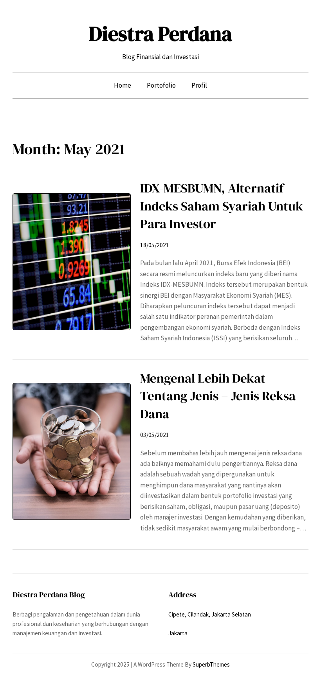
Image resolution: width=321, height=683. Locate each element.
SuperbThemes (211, 664)
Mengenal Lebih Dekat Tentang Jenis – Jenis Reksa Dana (218, 395)
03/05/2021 (154, 435)
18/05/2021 (154, 245)
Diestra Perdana (160, 33)
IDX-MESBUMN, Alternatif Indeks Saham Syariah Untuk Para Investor (221, 205)
